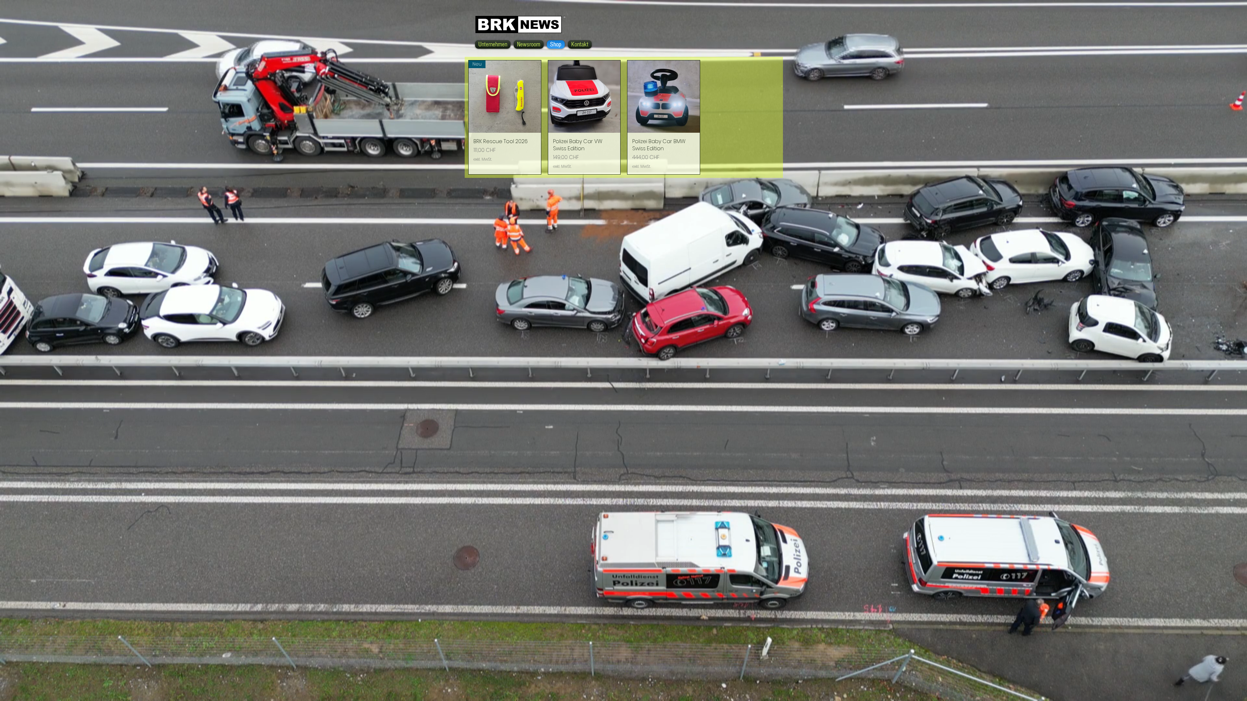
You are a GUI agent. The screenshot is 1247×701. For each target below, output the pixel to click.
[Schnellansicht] (584, 96)
